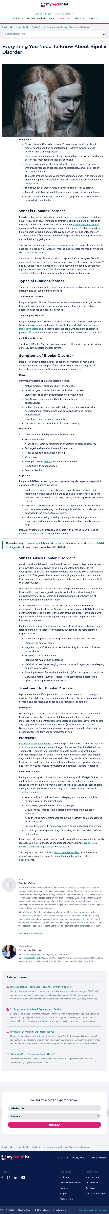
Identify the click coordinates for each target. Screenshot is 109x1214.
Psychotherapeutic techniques (35, 743)
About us (79, 18)
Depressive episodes (30, 329)
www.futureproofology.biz (30, 958)
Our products (92, 1182)
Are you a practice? (64, 14)
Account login (66, 1199)
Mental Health (22, 27)
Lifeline (23, 846)
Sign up (38, 14)
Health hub (64, 18)
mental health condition (85, 224)
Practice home (92, 1177)
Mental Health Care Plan (66, 852)
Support (93, 18)
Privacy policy (78, 1158)
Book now (17, 18)
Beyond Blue (89, 843)
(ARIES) (90, 961)
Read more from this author (30, 933)
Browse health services (70, 1182)
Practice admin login (95, 1193)
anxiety (48, 461)
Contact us (63, 1158)
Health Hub (7, 27)
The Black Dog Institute (41, 846)
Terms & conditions (98, 1158)
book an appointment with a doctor (46, 543)
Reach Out (64, 846)
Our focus (90, 1188)
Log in (48, 14)
